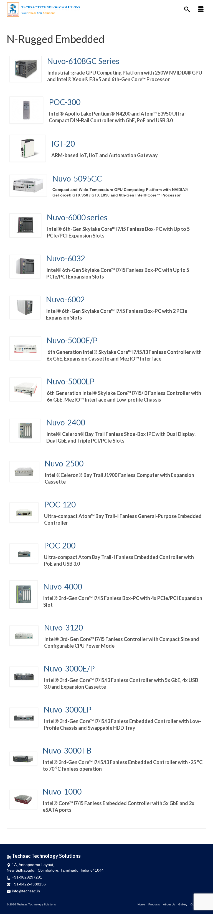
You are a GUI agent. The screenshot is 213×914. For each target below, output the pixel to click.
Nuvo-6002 (67, 299)
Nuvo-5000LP (72, 381)
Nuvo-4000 (62, 586)
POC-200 (66, 545)
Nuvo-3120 (67, 627)
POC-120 (62, 504)
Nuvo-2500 (65, 463)
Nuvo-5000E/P (76, 340)
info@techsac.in (26, 891)
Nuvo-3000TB (68, 750)
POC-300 (64, 102)
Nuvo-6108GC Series (84, 61)
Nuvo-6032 (67, 258)
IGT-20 (63, 143)
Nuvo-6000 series (77, 217)
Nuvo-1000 (62, 791)
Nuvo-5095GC (78, 178)
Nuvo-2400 (67, 422)
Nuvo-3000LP (108, 709)
